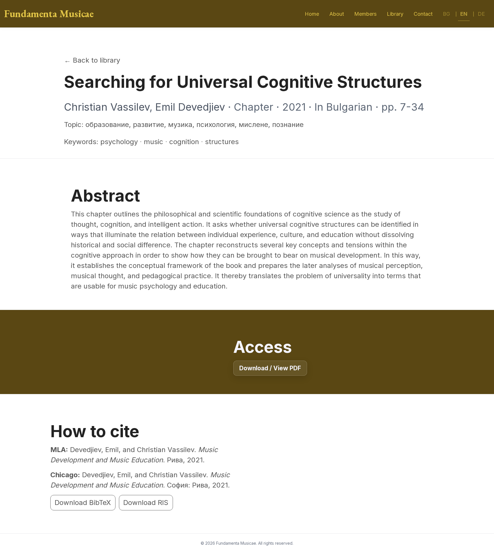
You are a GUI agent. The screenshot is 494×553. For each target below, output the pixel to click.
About (336, 14)
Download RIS (145, 502)
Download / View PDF (270, 368)
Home (312, 14)
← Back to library (92, 60)
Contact (423, 14)
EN (463, 14)
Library (395, 14)
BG (446, 14)
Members (365, 14)
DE (481, 14)
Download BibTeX (83, 502)
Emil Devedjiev (190, 107)
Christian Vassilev (107, 107)
